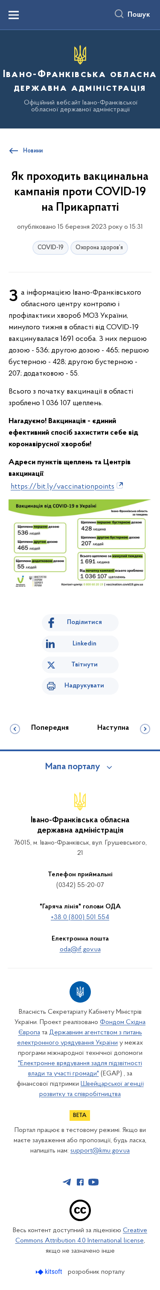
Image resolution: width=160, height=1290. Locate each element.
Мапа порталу (72, 767)
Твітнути (84, 664)
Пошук (139, 15)
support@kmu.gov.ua (100, 1150)
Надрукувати (84, 685)
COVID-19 (51, 248)
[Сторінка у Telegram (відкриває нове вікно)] (67, 1182)
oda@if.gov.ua (80, 949)
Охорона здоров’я (99, 248)
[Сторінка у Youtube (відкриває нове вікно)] (93, 1182)
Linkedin (84, 643)
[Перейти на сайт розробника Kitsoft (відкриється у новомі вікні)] (50, 1272)
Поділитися (84, 622)
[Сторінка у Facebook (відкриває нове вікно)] (80, 1182)
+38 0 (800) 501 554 (80, 917)
